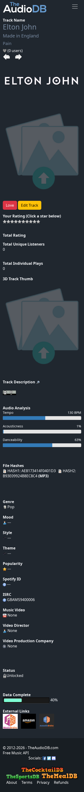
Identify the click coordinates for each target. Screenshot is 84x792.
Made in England (21, 36)
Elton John (20, 27)
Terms (26, 782)
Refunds (61, 782)
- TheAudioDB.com (41, 747)
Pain (7, 43)
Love (10, 205)
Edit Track (29, 205)
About (11, 782)
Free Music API (16, 752)
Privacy (43, 782)
